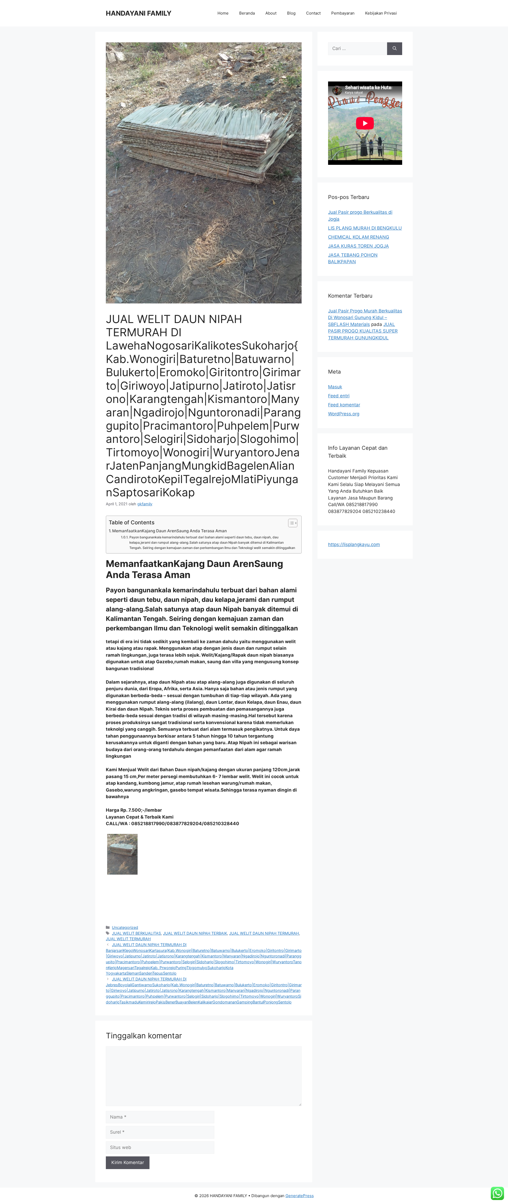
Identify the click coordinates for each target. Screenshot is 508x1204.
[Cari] (394, 48)
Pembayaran (343, 13)
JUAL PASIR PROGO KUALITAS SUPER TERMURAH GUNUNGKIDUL (363, 331)
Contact (313, 13)
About (270, 13)
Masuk (335, 386)
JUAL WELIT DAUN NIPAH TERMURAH (264, 933)
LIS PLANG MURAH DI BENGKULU (365, 228)
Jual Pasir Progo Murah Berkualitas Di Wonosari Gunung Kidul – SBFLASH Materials (365, 317)
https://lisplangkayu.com (354, 544)
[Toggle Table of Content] (290, 523)
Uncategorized (125, 927)
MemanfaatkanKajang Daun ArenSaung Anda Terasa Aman (169, 530)
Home (223, 13)
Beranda (247, 13)
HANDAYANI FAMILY (138, 13)
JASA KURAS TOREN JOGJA (358, 246)
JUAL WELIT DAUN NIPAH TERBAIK (195, 933)
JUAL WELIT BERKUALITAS (136, 933)
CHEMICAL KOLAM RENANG (358, 237)
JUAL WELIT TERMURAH (128, 939)
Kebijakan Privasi (381, 13)
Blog (291, 13)
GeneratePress (299, 1195)
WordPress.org (343, 413)
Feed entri (339, 395)
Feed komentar (344, 404)
